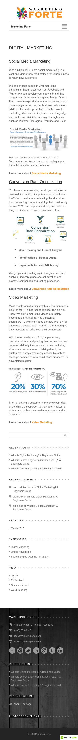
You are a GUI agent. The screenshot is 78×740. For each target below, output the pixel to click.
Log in (14, 575)
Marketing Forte (43, 733)
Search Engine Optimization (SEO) (30, 556)
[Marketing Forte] (39, 18)
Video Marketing (42, 422)
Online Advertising (21, 551)
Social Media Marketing (46, 173)
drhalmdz (18, 505)
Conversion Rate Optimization (50, 288)
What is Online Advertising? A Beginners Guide (36, 468)
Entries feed (17, 580)
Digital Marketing (20, 546)
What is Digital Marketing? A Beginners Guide (36, 455)
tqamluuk (18, 496)
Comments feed (19, 585)
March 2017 (17, 528)
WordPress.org (19, 589)
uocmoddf (18, 487)
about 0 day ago (23, 703)
